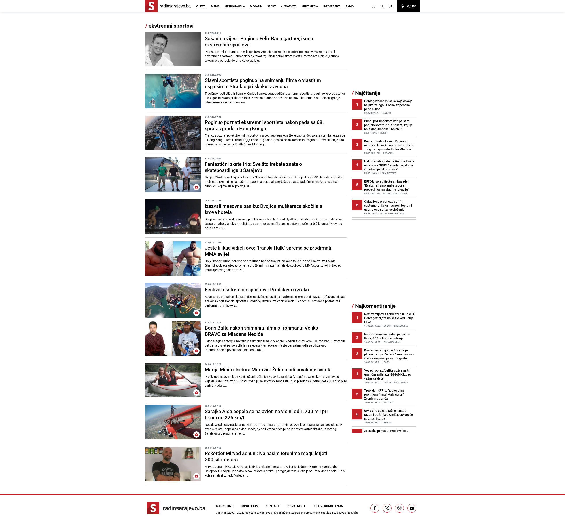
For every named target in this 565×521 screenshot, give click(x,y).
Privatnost (296, 506)
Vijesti (201, 6)
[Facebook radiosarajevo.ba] (374, 508)
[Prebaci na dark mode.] (373, 6)
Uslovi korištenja (328, 506)
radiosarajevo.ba (255, 512)
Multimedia (310, 6)
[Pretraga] (382, 6)
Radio (350, 6)
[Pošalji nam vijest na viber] (399, 508)
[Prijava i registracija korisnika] (391, 6)
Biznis (215, 6)
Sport (271, 6)
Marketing (225, 506)
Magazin (256, 6)
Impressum (249, 506)
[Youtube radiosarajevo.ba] (411, 508)
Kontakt (273, 506)
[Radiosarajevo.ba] (176, 508)
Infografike (331, 6)
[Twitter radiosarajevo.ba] (387, 508)
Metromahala (235, 6)
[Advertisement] (385, 56)
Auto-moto (288, 6)
